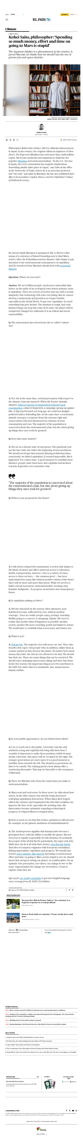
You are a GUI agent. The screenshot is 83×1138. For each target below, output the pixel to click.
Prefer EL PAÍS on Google (69, 140)
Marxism (22, 161)
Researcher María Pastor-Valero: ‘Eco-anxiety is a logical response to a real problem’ (46, 902)
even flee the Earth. (60, 844)
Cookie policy (53, 1121)
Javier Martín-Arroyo (28, 919)
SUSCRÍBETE (64, 14)
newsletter (10, 1077)
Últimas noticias (11, 1006)
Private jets (17, 644)
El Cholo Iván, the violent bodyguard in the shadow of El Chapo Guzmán (29, 1041)
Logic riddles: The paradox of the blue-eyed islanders (23, 1045)
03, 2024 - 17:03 (41, 134)
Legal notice (29, 1121)
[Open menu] (7, 19)
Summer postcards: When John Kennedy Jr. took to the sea (25, 1037)
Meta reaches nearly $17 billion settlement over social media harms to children (37, 1010)
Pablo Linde (25, 905)
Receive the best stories (15, 1081)
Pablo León (41, 132)
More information (14, 932)
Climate (10, 29)
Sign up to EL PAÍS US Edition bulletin (22, 890)
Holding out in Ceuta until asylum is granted (25, 1020)
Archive (47, 1077)
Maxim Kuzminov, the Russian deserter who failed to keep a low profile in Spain (38, 1024)
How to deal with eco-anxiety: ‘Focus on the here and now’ (47, 915)
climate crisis (13, 34)
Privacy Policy (36, 1121)
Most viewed (10, 1033)
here (49, 932)
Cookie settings (45, 1121)
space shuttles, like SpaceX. (30, 853)
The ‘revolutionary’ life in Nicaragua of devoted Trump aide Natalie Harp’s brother (32, 1048)
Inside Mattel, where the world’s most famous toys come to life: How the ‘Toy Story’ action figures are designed (41, 1052)
